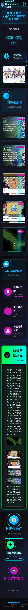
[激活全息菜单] (24, 4)
